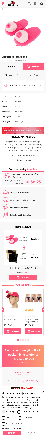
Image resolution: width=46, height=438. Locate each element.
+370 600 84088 (23, 359)
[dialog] (23, 413)
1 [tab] (16, 45)
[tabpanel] (23, 31)
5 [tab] (27, 45)
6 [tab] (29, 45)
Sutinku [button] (11, 433)
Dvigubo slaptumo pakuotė (23, 256)
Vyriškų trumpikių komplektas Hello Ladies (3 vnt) (31, 321)
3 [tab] (21, 45)
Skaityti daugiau (27, 407)
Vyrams (16, 9)
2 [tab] (19, 45)
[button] (23, 85)
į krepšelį (14, 331)
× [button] (43, 392)
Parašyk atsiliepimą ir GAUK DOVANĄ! (23, 381)
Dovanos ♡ (9, 9)
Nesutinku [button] (33, 433)
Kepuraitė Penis (10, 319)
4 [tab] (24, 45)
